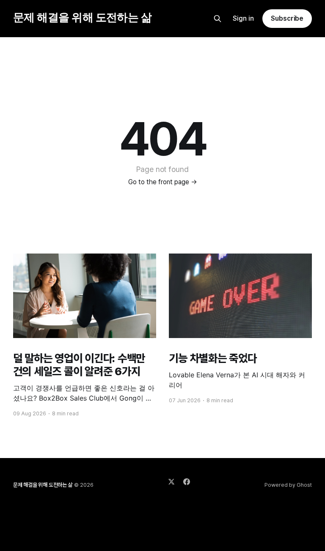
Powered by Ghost (288, 485)
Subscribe (287, 18)
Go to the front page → (162, 182)
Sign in (243, 18)
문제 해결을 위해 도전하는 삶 (82, 17)
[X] (171, 481)
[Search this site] (217, 18)
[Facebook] (186, 481)
